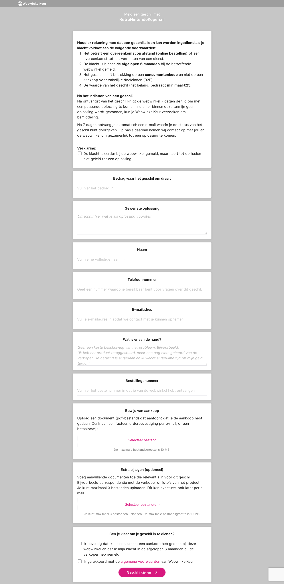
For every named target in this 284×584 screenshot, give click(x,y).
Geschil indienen (139, 572)
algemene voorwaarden (140, 561)
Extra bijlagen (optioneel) (142, 469)
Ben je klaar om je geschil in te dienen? (142, 534)
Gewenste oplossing (142, 208)
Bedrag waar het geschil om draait (142, 178)
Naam (142, 249)
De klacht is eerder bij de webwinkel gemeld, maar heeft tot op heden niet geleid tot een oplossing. (142, 156)
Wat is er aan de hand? (142, 339)
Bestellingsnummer (142, 380)
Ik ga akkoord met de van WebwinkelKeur (138, 561)
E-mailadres (142, 309)
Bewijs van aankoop (142, 410)
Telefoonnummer (142, 279)
